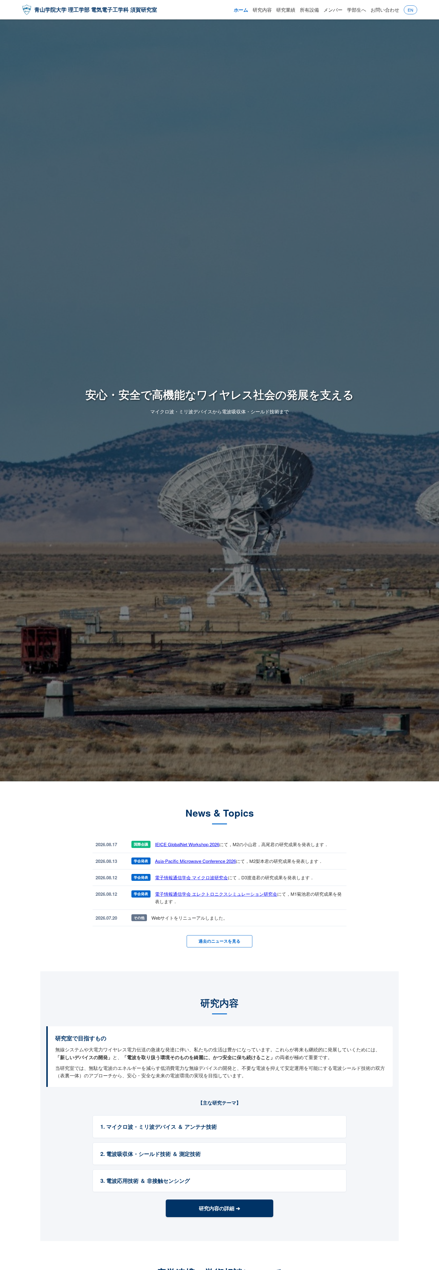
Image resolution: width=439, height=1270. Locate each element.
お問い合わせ (385, 9)
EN (410, 10)
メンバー (333, 9)
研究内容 (262, 9)
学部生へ (356, 9)
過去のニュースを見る (219, 941)
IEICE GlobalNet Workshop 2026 (187, 844)
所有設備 (309, 9)
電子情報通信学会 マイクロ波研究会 (191, 877)
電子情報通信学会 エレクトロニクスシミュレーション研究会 (216, 894)
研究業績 (285, 9)
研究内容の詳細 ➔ (219, 1208)
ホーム (241, 9)
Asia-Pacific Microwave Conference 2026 (195, 861)
